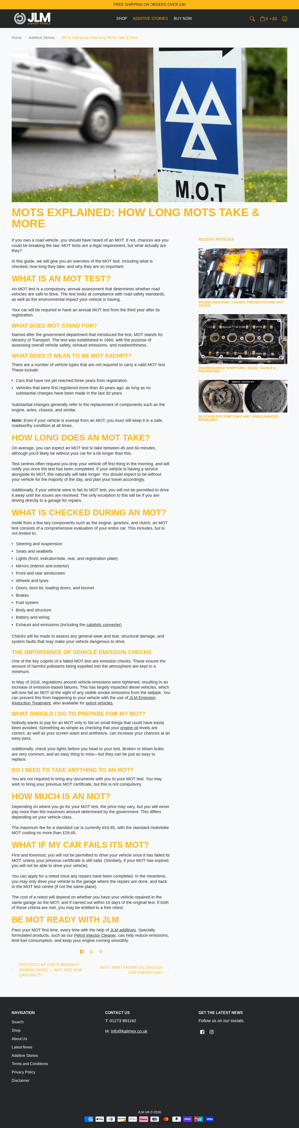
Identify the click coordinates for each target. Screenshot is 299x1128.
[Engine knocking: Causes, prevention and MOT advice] (243, 273)
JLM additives (123, 930)
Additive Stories (41, 38)
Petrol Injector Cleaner (95, 935)
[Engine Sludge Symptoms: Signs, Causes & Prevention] (243, 339)
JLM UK (144, 1112)
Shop (16, 1030)
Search (18, 1022)
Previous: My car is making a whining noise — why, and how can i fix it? (50, 970)
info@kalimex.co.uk (129, 1031)
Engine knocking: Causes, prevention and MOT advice (241, 303)
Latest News (22, 1047)
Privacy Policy (23, 1072)
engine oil (129, 727)
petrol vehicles (99, 703)
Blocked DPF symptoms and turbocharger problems (238, 418)
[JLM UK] (33, 18)
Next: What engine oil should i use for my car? (131, 970)
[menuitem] (121, 18)
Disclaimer (20, 1081)
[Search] (252, 18)
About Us (19, 1039)
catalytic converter (103, 624)
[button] (82, 952)
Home (17, 38)
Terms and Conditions (30, 1064)
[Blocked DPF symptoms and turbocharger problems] (243, 396)
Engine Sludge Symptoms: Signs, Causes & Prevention (237, 369)
